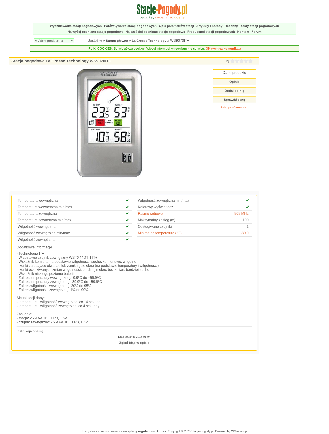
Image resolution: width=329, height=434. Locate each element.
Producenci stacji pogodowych (211, 31)
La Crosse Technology (149, 40)
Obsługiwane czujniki (155, 226)
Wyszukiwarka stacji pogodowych (76, 26)
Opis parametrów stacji (176, 26)
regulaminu (146, 431)
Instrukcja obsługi (30, 331)
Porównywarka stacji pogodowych (130, 26)
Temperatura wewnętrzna (38, 200)
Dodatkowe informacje (34, 247)
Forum (256, 31)
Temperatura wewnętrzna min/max (45, 207)
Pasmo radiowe (150, 213)
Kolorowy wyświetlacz (155, 207)
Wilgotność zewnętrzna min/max (163, 200)
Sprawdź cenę (234, 99)
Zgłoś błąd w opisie (134, 342)
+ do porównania (233, 107)
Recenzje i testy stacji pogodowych (252, 26)
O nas (161, 431)
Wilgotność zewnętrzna (36, 239)
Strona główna (117, 40)
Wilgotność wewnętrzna (37, 226)
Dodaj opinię (234, 90)
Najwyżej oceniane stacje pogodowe (95, 31)
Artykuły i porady (209, 26)
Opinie (234, 81)
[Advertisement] (134, 391)
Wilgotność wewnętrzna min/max (44, 233)
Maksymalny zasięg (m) (156, 220)
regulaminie (183, 48)
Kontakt (243, 31)
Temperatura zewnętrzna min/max (44, 220)
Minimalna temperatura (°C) (160, 233)
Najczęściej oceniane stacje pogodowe (155, 31)
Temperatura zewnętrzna (37, 213)
